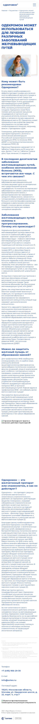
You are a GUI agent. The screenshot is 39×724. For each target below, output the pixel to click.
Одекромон (10, 4)
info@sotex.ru (9, 680)
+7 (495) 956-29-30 (11, 671)
